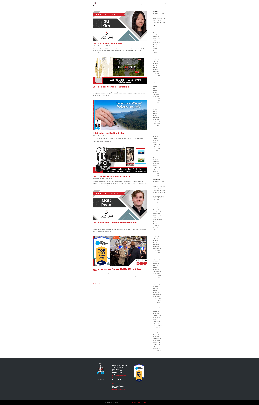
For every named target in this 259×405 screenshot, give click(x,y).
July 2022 (155, 109)
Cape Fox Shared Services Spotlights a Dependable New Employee (115, 222)
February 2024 (156, 71)
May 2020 (155, 155)
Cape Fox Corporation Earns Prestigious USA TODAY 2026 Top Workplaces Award (117, 269)
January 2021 (156, 140)
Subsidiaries (130, 4)
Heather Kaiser (97, 45)
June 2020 (155, 153)
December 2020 (156, 142)
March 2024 (155, 69)
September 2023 (156, 80)
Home (117, 4)
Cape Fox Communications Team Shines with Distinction (111, 176)
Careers (146, 4)
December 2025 (156, 38)
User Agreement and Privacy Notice (139, 402)
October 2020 (156, 146)
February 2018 (156, 175)
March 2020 (155, 159)
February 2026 (156, 34)
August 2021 (155, 130)
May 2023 (155, 88)
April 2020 (155, 157)
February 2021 (156, 138)
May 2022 (155, 111)
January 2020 (156, 163)
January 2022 (156, 119)
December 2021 (156, 121)
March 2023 (155, 92)
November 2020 (156, 144)
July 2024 (155, 65)
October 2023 (156, 77)
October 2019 (156, 169)
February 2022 (156, 117)
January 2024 (156, 73)
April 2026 (155, 32)
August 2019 (155, 171)
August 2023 (155, 82)
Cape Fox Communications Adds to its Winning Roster (111, 86)
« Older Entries (96, 283)
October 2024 (156, 61)
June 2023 (155, 86)
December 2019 (156, 165)
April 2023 (155, 90)
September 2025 (156, 42)
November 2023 (156, 75)
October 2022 (156, 102)
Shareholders (159, 4)
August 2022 (155, 107)
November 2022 (156, 100)
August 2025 (155, 44)
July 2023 (155, 84)
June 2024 (155, 67)
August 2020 (155, 150)
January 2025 (156, 57)
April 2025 (155, 52)
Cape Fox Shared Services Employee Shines (107, 43)
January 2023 (156, 96)
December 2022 (156, 98)
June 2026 (155, 27)
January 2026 (156, 36)
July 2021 (155, 132)
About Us (122, 4)
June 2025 (155, 48)
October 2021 (156, 125)
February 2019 (156, 173)
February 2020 (156, 161)
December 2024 (156, 59)
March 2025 (155, 55)
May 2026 (155, 30)
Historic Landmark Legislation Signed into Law (108, 133)
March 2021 (155, 136)
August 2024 (155, 63)
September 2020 (156, 148)
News (151, 4)
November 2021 (156, 123)
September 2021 (156, 128)
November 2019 (156, 167)
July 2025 (155, 46)
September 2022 (156, 105)
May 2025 (155, 50)
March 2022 (155, 115)
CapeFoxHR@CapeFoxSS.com (119, 389)
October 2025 (156, 40)
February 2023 (156, 94)
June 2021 (155, 134)
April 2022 (155, 113)
